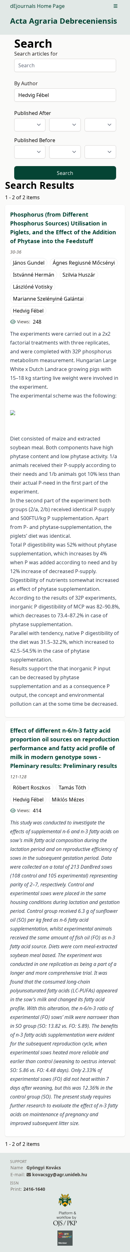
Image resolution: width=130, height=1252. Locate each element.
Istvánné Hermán (33, 274)
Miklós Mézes (68, 799)
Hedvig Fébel (28, 310)
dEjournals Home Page (37, 6)
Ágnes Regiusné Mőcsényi (84, 262)
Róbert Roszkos (31, 787)
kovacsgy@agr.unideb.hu (59, 1174)
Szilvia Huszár (78, 274)
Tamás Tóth (72, 787)
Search (65, 173)
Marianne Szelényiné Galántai (48, 298)
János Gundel (28, 262)
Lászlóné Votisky (32, 286)
